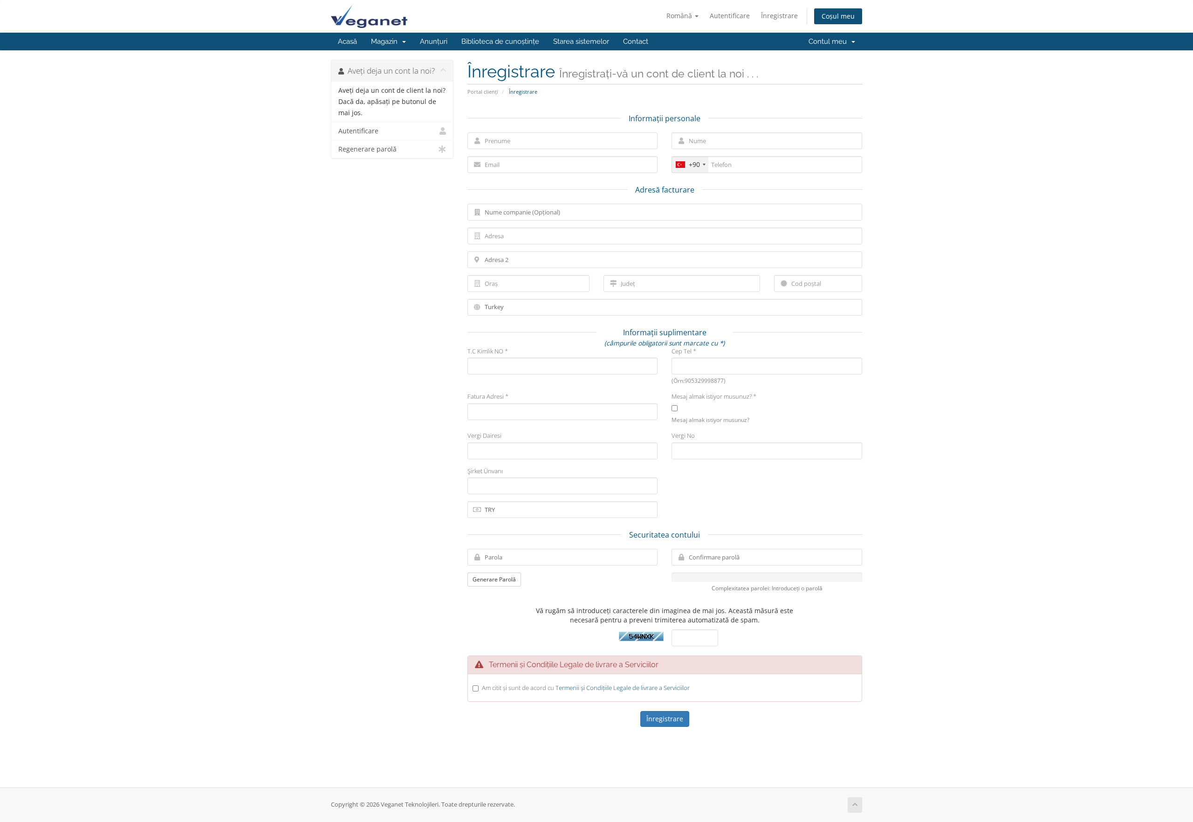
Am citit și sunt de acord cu (586, 688)
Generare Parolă (494, 579)
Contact (635, 41)
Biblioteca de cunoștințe (500, 41)
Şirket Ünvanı (485, 471)
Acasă (347, 41)
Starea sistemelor (581, 41)
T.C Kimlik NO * (487, 351)
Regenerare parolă (367, 149)
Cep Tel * (684, 351)
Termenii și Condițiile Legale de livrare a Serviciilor (622, 688)
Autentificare (730, 15)
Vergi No (683, 435)
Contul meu (829, 41)
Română (680, 15)
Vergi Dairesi (484, 435)
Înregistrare (779, 15)
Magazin (386, 41)
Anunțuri (433, 41)
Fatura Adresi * (487, 396)
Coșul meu (838, 16)
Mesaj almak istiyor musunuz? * (714, 396)
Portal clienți (482, 91)
